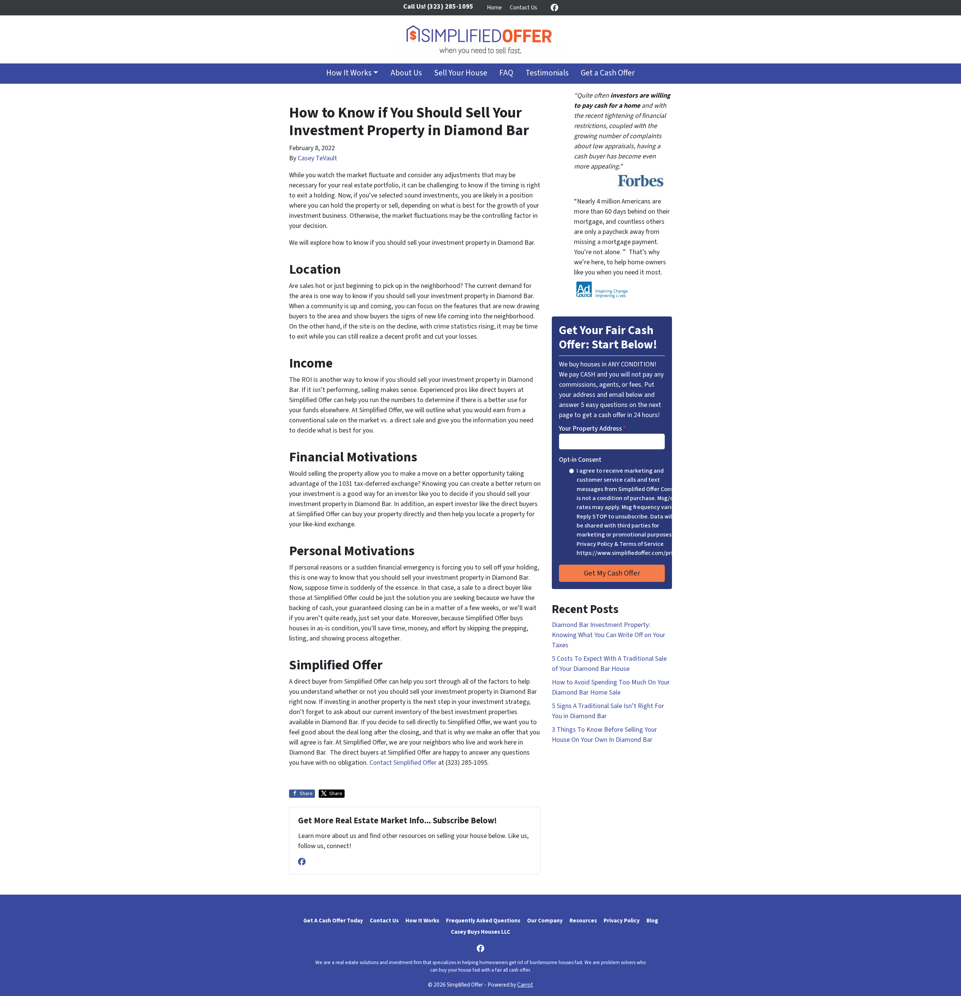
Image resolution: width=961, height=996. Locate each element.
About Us (406, 73)
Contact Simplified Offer (403, 762)
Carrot (525, 985)
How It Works (349, 73)
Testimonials (547, 73)
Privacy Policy (622, 920)
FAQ (506, 73)
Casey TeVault (317, 158)
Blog (652, 920)
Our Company (545, 920)
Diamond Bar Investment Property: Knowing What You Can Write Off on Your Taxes (608, 635)
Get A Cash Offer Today (333, 920)
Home (494, 7)
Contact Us (523, 7)
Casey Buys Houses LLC (480, 932)
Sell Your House (460, 73)
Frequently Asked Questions (483, 920)
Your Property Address (592, 428)
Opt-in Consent (580, 459)
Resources (583, 920)
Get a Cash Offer (608, 73)
